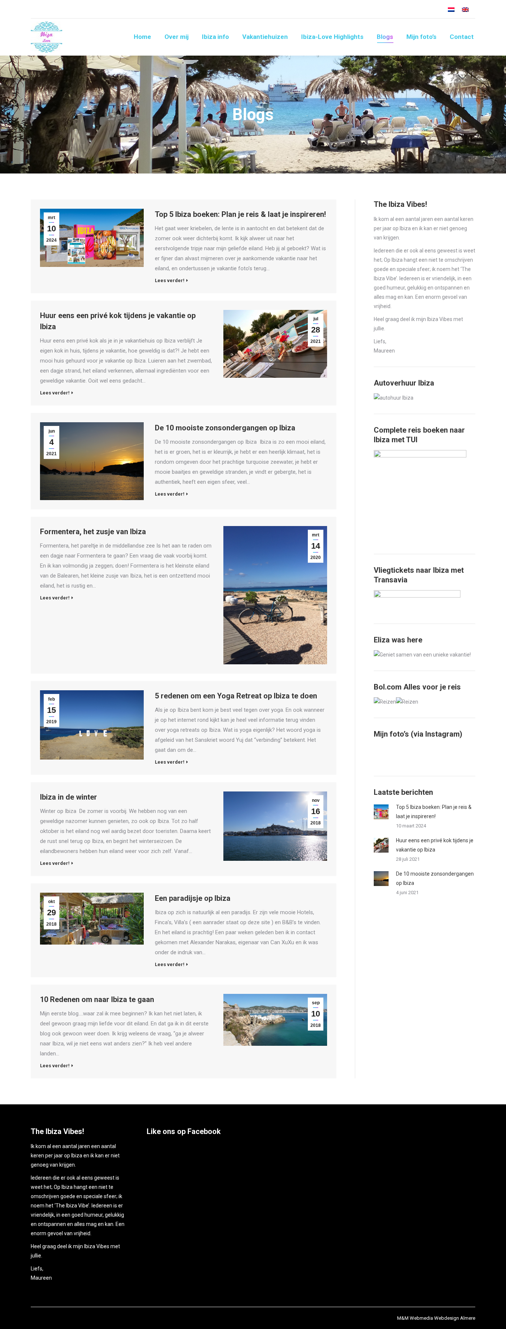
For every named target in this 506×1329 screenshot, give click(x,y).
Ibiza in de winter (68, 797)
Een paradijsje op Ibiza (192, 898)
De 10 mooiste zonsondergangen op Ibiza (225, 427)
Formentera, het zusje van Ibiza (93, 531)
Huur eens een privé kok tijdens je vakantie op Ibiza (118, 321)
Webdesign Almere (454, 1318)
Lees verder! (169, 280)
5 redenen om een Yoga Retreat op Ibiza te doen (236, 695)
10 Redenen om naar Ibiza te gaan (97, 999)
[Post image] (381, 811)
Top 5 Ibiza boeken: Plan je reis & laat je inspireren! (240, 214)
